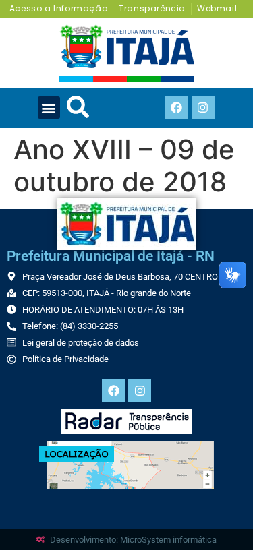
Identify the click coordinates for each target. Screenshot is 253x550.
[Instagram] (203, 107)
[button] (49, 107)
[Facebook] (176, 107)
